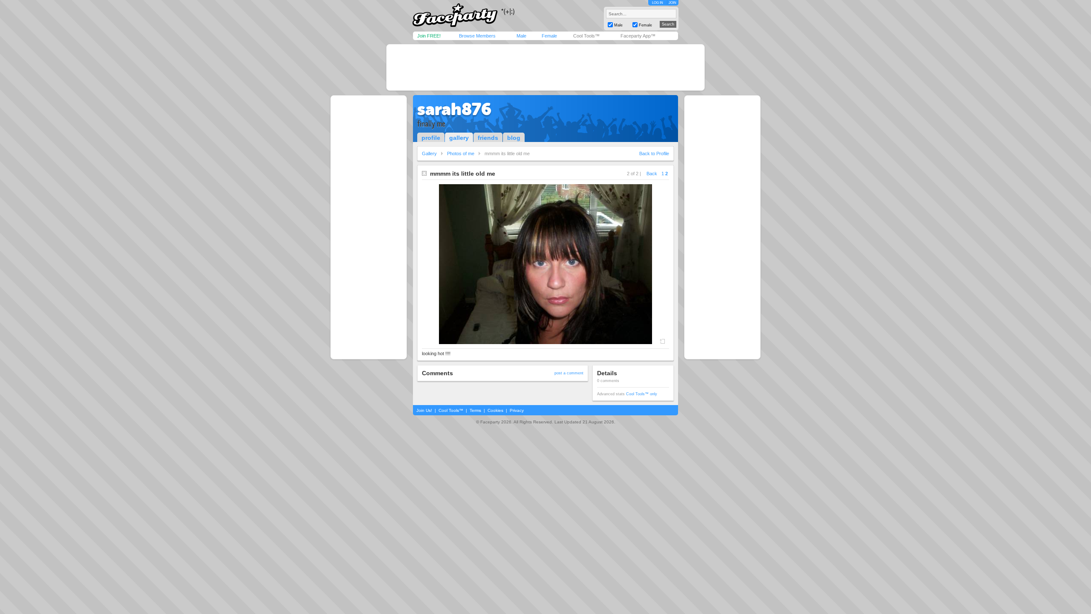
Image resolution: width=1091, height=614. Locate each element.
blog (513, 137)
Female (549, 35)
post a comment (568, 373)
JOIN (672, 3)
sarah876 (454, 109)
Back (652, 173)
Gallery (429, 153)
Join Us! (424, 410)
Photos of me (460, 153)
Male (521, 35)
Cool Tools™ (586, 35)
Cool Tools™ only (641, 394)
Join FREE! (429, 35)
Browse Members (477, 35)
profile (430, 137)
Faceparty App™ (638, 35)
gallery (459, 137)
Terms (475, 410)
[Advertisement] (545, 67)
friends (488, 137)
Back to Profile (654, 153)
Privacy (517, 410)
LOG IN (657, 3)
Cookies (495, 410)
